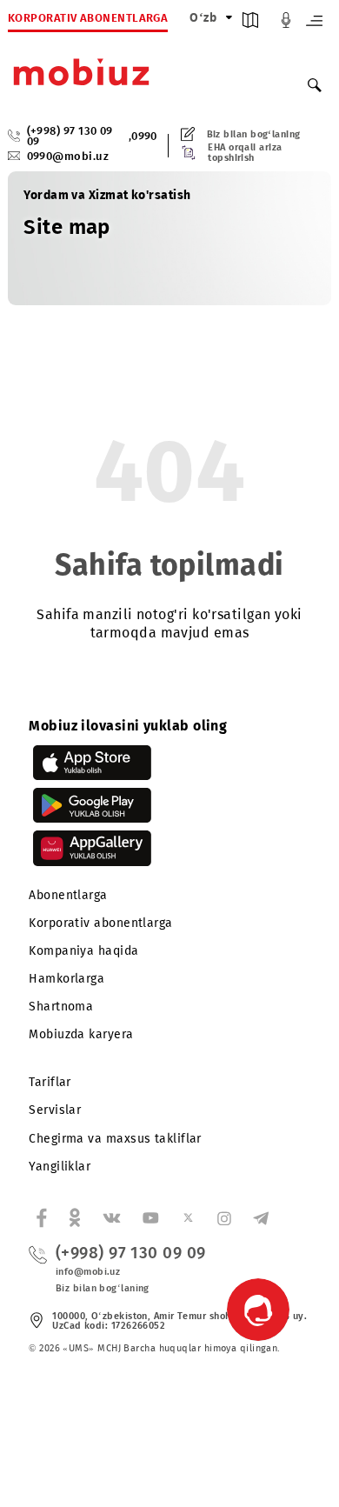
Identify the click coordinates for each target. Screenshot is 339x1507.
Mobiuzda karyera (81, 1034)
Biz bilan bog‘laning (254, 134)
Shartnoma (61, 1006)
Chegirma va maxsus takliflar (115, 1138)
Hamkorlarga (66, 978)
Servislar (55, 1110)
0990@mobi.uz (68, 156)
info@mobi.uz (88, 1271)
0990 (144, 137)
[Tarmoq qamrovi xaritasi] (250, 24)
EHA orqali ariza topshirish (245, 152)
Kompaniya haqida (83, 951)
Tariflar (50, 1082)
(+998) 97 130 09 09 (70, 137)
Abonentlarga (68, 895)
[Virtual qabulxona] (286, 24)
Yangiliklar (59, 1166)
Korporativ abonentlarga (100, 923)
